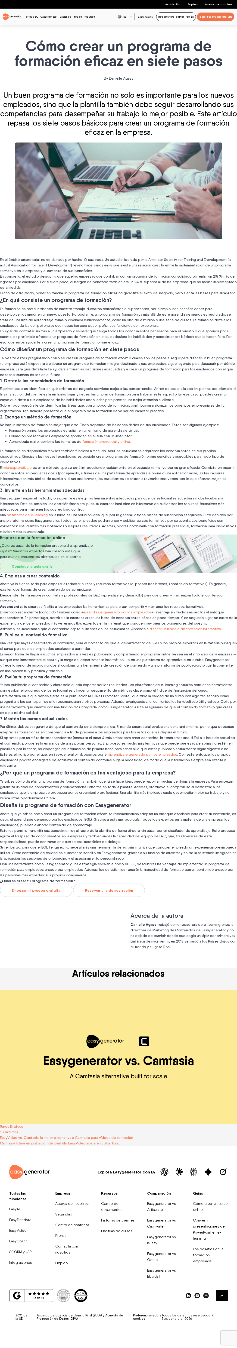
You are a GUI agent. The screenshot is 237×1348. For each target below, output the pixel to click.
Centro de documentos (111, 1206)
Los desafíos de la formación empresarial (208, 1255)
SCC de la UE (22, 1317)
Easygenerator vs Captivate (161, 1223)
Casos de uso (49, 16)
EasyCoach (18, 1241)
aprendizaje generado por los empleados (117, 612)
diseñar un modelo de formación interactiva (185, 629)
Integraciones (20, 1262)
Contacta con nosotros (66, 1249)
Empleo (193, 4)
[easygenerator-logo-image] (12, 16)
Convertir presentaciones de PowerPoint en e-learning (209, 1229)
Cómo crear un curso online (210, 1206)
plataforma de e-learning (27, 515)
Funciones (65, 16)
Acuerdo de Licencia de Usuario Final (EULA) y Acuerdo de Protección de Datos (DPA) (80, 1317)
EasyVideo (18, 1230)
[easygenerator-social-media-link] (188, 1295)
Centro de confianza (72, 1225)
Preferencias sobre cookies (147, 1317)
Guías (198, 1193)
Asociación (172, 4)
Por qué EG (32, 16)
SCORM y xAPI (20, 1252)
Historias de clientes (118, 1220)
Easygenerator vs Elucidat (161, 1273)
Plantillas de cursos (116, 1231)
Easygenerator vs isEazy (161, 1240)
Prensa (60, 1235)
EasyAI (14, 1209)
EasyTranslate (20, 1220)
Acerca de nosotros (218, 4)
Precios (77, 16)
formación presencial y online (106, 441)
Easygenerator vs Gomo (161, 1256)
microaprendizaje (17, 467)
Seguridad (63, 1214)
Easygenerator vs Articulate (161, 1206)
